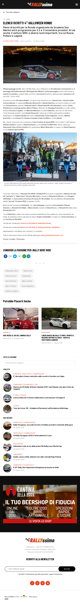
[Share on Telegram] (28, 256)
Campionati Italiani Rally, (24, 384)
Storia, (16, 395)
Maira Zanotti (27, 281)
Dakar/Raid (17, 454)
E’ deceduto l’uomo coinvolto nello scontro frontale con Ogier (38, 376)
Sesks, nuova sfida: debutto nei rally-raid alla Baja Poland (37, 457)
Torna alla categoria (12, 12)
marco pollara (11, 286)
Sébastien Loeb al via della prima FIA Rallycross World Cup (37, 446)
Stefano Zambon (12, 291)
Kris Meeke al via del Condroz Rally (17, 335)
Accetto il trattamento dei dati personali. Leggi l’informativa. (41, 574)
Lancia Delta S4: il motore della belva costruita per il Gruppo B (39, 398)
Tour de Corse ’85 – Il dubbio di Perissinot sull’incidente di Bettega (40, 408)
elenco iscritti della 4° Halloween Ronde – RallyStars (40, 227)
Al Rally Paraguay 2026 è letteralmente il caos (32, 435)
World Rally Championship (33, 374)
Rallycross (18, 444)
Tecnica (23, 395)
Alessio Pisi (28, 271)
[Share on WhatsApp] (24, 256)
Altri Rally (6, 41)
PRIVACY (72, 597)
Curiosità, (17, 374)
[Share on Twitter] (15, 256)
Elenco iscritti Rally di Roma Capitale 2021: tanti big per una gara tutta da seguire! (43, 388)
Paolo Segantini (28, 286)
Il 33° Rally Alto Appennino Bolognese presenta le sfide (36, 467)
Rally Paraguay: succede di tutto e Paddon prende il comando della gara (43, 425)
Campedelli (26, 276)
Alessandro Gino (12, 271)
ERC (36, 384)
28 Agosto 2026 (18, 427)
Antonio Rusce (11, 276)
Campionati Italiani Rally (23, 465)
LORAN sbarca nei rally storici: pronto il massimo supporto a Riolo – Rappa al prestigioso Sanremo (58, 337)
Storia (16, 406)
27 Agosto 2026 (18, 470)
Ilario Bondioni (11, 281)
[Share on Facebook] (5, 256)
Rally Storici (14, 41)
